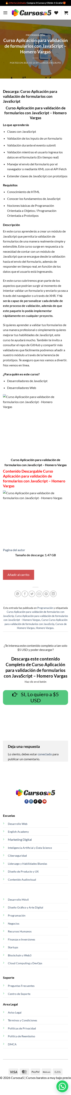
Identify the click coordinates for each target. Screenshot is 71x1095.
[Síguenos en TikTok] (36, 801)
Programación (35, 35)
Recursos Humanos (20, 931)
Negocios (13, 923)
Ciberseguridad (17, 855)
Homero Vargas (45, 627)
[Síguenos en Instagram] (31, 801)
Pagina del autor (14, 550)
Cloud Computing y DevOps (25, 963)
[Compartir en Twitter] (32, 594)
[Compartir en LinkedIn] (53, 594)
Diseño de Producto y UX (23, 871)
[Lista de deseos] (56, 12)
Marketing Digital (20, 839)
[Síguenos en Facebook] (26, 801)
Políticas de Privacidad (22, 1028)
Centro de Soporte (19, 993)
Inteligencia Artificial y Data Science (30, 847)
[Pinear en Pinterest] (46, 594)
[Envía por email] (39, 594)
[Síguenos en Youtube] (44, 801)
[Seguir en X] (40, 801)
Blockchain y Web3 (19, 955)
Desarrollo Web (17, 823)
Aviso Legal (14, 1012)
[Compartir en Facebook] (24, 594)
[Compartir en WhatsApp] (17, 594)
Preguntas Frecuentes (21, 985)
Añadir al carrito (18, 574)
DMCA (12, 1044)
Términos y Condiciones (22, 1020)
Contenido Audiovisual (22, 879)
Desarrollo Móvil (18, 899)
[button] (5, 12)
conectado (45, 754)
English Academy (18, 831)
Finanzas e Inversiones (21, 939)
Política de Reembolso (21, 1036)
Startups (13, 947)
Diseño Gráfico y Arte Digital (25, 907)
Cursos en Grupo (50, 62)
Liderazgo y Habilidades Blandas (27, 863)
